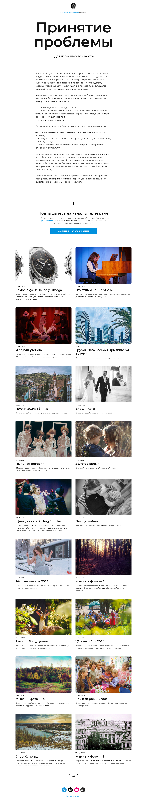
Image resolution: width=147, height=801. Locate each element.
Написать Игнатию (73, 796)
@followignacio (47, 221)
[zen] (70, 789)
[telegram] (64, 789)
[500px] (82, 789)
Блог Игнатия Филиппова (69, 13)
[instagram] (76, 789)
